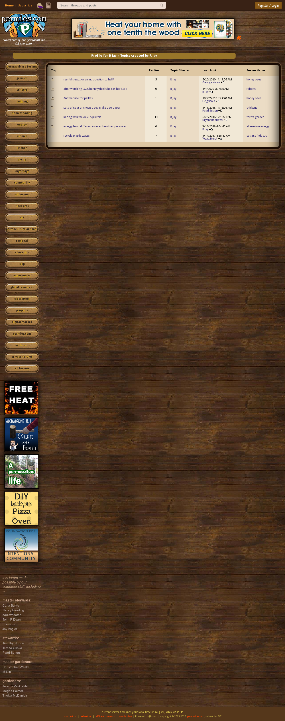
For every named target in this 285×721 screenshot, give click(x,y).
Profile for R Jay (104, 55)
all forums (22, 368)
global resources (22, 287)
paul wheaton (195, 716)
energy (22, 124)
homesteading (22, 113)
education (22, 252)
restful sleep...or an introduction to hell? (88, 79)
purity (22, 159)
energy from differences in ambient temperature (94, 126)
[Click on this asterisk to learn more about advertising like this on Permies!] (239, 37)
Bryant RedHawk (212, 120)
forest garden (255, 117)
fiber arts (22, 206)
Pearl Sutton (210, 110)
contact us (70, 716)
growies (21, 78)
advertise (86, 716)
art (22, 217)
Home (9, 5)
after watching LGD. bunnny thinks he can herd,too (95, 88)
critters (21, 89)
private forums (22, 356)
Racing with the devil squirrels (82, 117)
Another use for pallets (78, 98)
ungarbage (21, 171)
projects (22, 310)
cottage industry (256, 135)
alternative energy (257, 126)
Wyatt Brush (210, 138)
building (22, 101)
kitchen (22, 148)
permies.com (22, 333)
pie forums (22, 345)
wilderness (22, 194)
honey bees (253, 79)
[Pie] (40, 5)
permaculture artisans (22, 229)
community (22, 182)
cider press (22, 298)
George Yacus (211, 82)
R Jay (173, 79)
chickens (251, 107)
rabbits (251, 88)
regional (22, 240)
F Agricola (208, 101)
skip (22, 264)
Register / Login (268, 5)
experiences (22, 275)
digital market (22, 322)
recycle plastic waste (76, 135)
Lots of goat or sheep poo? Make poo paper (91, 107)
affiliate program (105, 716)
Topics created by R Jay (138, 55)
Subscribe (25, 5)
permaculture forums (22, 66)
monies (22, 136)
